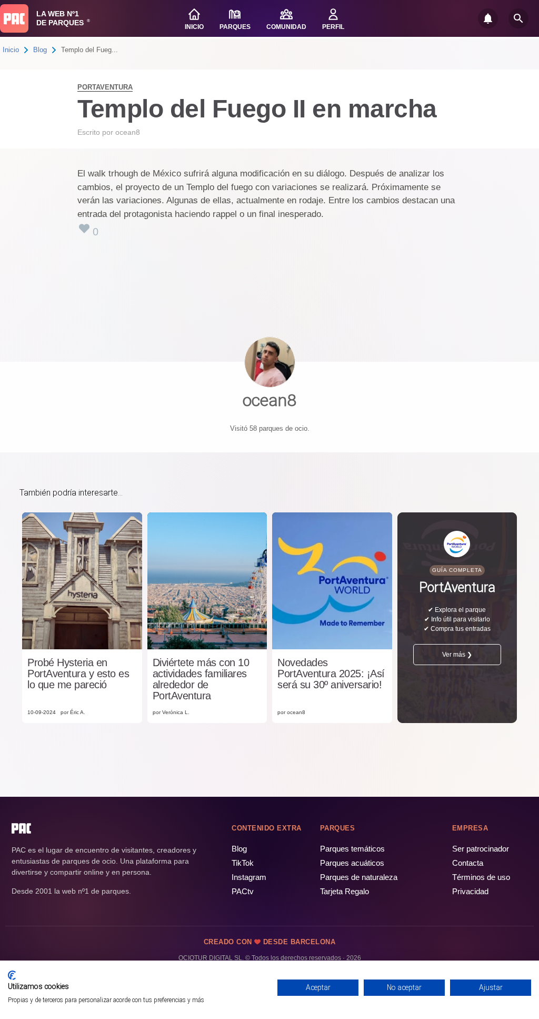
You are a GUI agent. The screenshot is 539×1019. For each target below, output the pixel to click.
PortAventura (105, 87)
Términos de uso (481, 877)
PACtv (243, 891)
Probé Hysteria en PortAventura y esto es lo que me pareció (78, 673)
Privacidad (470, 891)
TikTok (243, 862)
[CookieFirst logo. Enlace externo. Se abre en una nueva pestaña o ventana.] (12, 975)
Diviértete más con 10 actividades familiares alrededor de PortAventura (201, 679)
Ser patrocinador (480, 848)
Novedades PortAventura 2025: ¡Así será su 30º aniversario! (331, 673)
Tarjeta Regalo (344, 891)
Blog (40, 50)
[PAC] (14, 18)
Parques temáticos (352, 848)
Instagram (249, 877)
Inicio (11, 50)
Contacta (467, 862)
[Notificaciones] (488, 18)
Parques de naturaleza (358, 877)
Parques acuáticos (352, 862)
